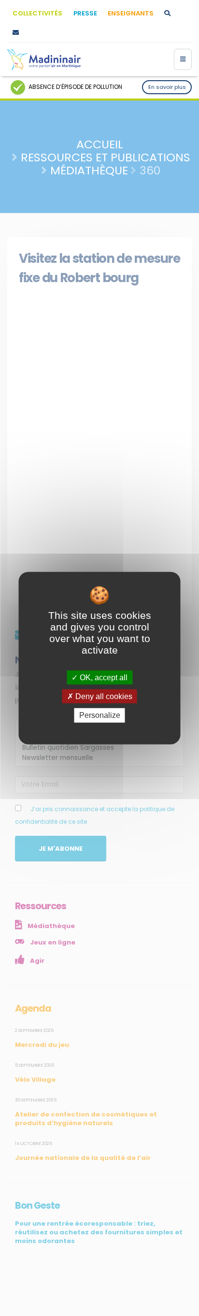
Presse (85, 13)
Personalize (99, 715)
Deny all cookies (102, 696)
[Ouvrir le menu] (183, 59)
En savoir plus (167, 87)
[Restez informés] (15, 33)
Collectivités (37, 13)
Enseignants (131, 13)
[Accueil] (44, 59)
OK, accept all (103, 677)
